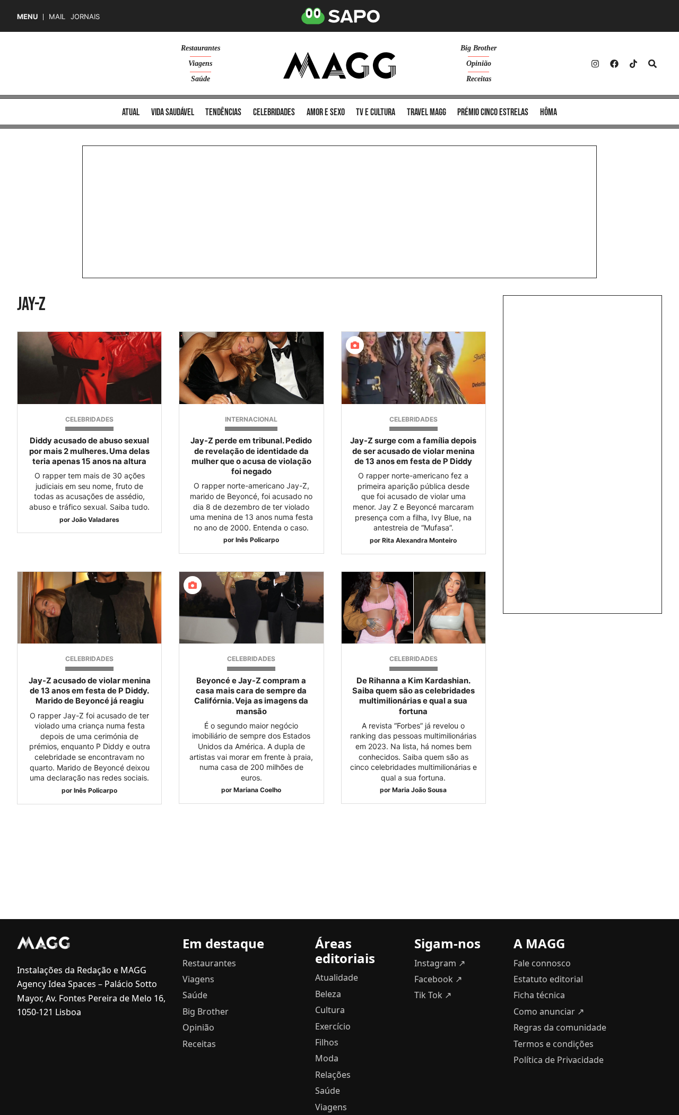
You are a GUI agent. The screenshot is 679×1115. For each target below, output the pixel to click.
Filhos (326, 1042)
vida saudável (172, 112)
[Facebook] (614, 63)
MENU (27, 16)
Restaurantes (200, 48)
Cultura (330, 1010)
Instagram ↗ (439, 963)
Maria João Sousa (419, 790)
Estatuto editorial (548, 979)
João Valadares (95, 520)
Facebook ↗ (438, 979)
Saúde (200, 79)
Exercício (333, 1026)
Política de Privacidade (558, 1060)
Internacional (251, 419)
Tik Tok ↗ (432, 995)
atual (131, 112)
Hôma (548, 112)
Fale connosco (542, 963)
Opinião (478, 63)
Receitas (478, 79)
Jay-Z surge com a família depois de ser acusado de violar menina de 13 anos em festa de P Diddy (413, 451)
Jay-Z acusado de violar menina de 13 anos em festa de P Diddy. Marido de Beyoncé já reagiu (90, 691)
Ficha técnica (539, 995)
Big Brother (478, 48)
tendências (223, 112)
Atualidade (336, 977)
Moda (326, 1058)
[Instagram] (595, 63)
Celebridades (89, 419)
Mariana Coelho (257, 790)
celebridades (274, 112)
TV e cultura (375, 112)
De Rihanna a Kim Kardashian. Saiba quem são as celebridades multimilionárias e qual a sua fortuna (413, 696)
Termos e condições (553, 1044)
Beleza (328, 994)
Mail (57, 16)
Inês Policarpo (257, 540)
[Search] (652, 63)
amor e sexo (326, 112)
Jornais (85, 16)
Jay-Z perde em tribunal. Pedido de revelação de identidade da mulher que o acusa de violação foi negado (251, 456)
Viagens (200, 63)
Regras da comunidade (559, 1027)
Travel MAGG (426, 112)
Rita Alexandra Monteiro (419, 540)
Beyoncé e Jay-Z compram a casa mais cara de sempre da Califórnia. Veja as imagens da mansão (251, 696)
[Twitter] (633, 63)
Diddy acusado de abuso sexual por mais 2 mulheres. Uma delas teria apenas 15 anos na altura (89, 451)
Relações (333, 1074)
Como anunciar (548, 1011)
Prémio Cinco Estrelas (492, 112)
